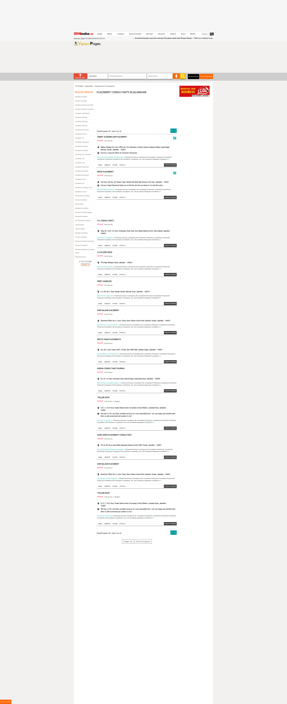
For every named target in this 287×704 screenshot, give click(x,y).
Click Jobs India (104, 252)
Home (99, 34)
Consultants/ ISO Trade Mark (83, 154)
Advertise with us (98, 38)
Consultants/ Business (81, 125)
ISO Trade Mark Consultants (83, 220)
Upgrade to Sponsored (170, 165)
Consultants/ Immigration (82, 142)
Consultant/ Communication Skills (84, 105)
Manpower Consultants (81, 233)
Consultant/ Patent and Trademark (84, 109)
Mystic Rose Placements (109, 339)
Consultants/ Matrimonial (82, 167)
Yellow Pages (135, 34)
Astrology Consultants (81, 97)
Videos (173, 34)
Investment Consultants (81, 216)
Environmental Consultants (82, 196)
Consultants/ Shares (80, 179)
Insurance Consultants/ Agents (83, 212)
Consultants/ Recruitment (82, 175)
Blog (183, 34)
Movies (149, 34)
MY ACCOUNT (193, 76)
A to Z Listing (85, 261)
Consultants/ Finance (81, 134)
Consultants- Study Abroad (82, 113)
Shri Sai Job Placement (108, 310)
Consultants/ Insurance (81, 146)
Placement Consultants (81, 245)
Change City (127, 541)
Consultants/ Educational (82, 130)
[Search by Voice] (176, 76)
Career (120, 34)
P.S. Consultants (105, 220)
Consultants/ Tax (79, 183)
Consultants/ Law (80, 163)
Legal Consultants (80, 229)
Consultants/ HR (79, 138)
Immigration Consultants (81, 208)
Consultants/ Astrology (81, 121)
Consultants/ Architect (81, 117)
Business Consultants (81, 101)
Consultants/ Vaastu (80, 192)
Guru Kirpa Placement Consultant (114, 435)
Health (161, 34)
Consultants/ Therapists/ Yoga (83, 187)
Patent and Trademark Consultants (84, 241)
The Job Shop (103, 397)
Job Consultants (79, 225)
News (109, 34)
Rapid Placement (105, 171)
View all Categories (143, 541)
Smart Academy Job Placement (112, 137)
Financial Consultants (81, 200)
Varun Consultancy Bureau (111, 368)
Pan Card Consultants (81, 237)
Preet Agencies (104, 281)
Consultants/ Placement (81, 171)
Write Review (108, 141)
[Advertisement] (143, 15)
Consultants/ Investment (81, 150)
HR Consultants (79, 204)
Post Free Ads (206, 76)
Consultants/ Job (79, 158)
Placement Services (80, 257)
